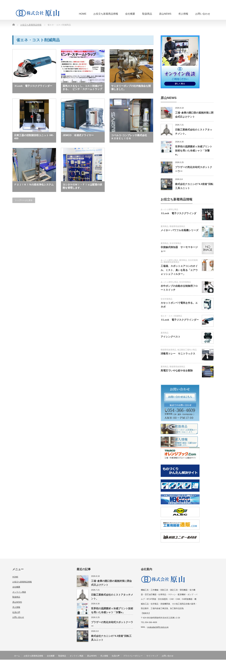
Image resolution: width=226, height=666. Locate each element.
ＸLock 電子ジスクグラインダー (33, 85)
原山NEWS (165, 13)
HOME (82, 13)
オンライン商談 (19, 592)
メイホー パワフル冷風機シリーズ (179, 230)
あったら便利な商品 (169, 209)
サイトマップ (152, 656)
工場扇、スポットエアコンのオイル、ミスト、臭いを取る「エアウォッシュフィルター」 (179, 270)
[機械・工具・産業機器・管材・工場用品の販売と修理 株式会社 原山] (38, 13)
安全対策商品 (175, 243)
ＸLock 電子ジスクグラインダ (178, 213)
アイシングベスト (170, 336)
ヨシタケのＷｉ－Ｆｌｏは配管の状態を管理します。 (82, 186)
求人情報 (183, 13)
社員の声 (16, 612)
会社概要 (130, 13)
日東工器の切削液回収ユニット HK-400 (34, 137)
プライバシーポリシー (133, 656)
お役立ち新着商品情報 (105, 13)
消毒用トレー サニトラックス (178, 353)
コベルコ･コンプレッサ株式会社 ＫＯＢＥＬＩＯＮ (130, 137)
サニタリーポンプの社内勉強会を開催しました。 (131, 87)
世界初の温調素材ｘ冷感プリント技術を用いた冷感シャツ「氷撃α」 (193, 150)
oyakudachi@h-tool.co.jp (157, 627)
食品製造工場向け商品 (187, 350)
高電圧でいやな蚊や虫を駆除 (177, 370)
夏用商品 (164, 226)
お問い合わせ (202, 13)
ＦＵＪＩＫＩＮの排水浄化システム (34, 184)
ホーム (17, 656)
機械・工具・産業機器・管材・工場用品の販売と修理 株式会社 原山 (180, 663)
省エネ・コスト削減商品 (171, 316)
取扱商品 (147, 13)
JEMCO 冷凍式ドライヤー (78, 135)
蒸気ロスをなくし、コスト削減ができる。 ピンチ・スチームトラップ (82, 87)
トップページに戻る (23, 200)
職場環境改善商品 (177, 226)
